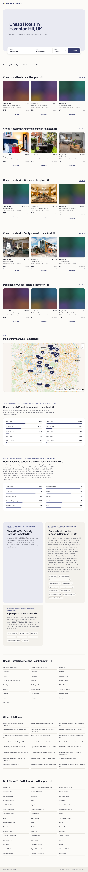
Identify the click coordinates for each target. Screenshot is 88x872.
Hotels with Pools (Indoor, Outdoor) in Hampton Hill (70, 753)
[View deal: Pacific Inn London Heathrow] (44, 91)
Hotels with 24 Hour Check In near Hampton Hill (43, 747)
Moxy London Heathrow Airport (12, 313)
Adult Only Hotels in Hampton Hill (40, 735)
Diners (61, 844)
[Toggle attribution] (83, 390)
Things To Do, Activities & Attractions (41, 787)
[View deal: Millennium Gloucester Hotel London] (44, 194)
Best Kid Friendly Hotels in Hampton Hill (42, 723)
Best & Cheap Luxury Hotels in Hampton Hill (43, 764)
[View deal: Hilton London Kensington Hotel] (72, 298)
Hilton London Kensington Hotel (67, 313)
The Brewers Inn (35, 313)
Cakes (61, 822)
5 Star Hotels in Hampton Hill (67, 758)
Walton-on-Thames (64, 689)
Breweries (34, 796)
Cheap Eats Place (8, 791)
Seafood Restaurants (9, 822)
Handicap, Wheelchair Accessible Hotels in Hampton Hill (43, 730)
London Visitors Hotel (65, 105)
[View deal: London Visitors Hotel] (72, 91)
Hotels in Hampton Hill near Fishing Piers (14, 729)
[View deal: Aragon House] (16, 142)
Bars (32, 800)
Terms (67, 869)
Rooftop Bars (63, 827)
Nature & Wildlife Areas (37, 853)
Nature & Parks (7, 849)
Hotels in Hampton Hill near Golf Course (70, 729)
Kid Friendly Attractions (9, 805)
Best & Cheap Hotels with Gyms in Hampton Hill (71, 724)
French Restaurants (8, 813)
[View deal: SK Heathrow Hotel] (72, 247)
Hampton (62, 667)
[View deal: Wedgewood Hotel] (16, 194)
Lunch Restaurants (36, 844)
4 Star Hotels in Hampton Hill (11, 764)
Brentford (5, 693)
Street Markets (7, 840)
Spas (4, 818)
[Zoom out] (82, 347)
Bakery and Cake (64, 791)
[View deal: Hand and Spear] (44, 142)
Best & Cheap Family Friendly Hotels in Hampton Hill (14, 724)
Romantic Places (64, 796)
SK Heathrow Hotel (64, 261)
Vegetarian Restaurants (9, 835)
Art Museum (62, 853)
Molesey (33, 680)
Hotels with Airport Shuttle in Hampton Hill (43, 752)
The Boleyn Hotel (63, 157)
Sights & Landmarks (37, 849)
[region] (44, 367)
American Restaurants (65, 809)
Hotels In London (14, 3)
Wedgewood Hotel (8, 208)
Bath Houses (34, 840)
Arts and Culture (64, 835)
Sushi (32, 822)
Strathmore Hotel (8, 261)
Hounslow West (63, 676)
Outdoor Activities (8, 853)
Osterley (5, 685)
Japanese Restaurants (37, 809)
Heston (5, 676)
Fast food (62, 831)
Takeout (5, 827)
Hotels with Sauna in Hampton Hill (40, 742)
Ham (4, 698)
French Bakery (35, 813)
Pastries (33, 827)
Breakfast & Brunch (36, 791)
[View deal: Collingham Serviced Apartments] (72, 194)
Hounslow (34, 676)
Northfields (6, 702)
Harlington (34, 671)
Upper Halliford (35, 689)
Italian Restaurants (8, 809)
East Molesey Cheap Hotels (39, 667)
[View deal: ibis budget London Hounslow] (16, 91)
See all (82, 77)
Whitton (5, 689)
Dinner (61, 840)
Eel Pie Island (35, 693)
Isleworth (33, 698)
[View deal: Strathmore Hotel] (16, 247)
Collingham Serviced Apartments (68, 208)
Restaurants (6, 787)
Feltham (61, 671)
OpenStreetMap (78, 389)
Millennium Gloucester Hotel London (41, 208)
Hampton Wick (63, 693)
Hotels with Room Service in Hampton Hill (71, 742)
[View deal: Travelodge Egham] (44, 247)
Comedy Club (35, 818)
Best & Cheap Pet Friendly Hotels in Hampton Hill (72, 765)
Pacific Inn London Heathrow (39, 105)
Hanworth (6, 671)
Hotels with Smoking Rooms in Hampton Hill (15, 752)
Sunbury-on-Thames (37, 685)
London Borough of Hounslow (11, 680)
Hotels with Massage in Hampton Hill (13, 742)
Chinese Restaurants (65, 818)
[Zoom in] (82, 345)
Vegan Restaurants (8, 831)
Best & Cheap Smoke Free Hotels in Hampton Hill (16, 736)
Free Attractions (35, 835)
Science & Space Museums (67, 805)
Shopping (62, 800)
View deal (16, 114)
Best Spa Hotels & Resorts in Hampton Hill (43, 758)
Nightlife (33, 805)
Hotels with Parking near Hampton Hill (70, 746)
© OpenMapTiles (65, 389)
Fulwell (61, 698)
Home (10, 13)
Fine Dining (6, 844)
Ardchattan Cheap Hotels (10, 667)
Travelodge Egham (36, 261)
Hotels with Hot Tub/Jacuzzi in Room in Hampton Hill (14, 759)
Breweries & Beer (8, 796)
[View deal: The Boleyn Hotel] (72, 142)
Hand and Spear (35, 157)
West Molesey (63, 685)
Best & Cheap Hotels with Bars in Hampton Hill (71, 736)
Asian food (34, 831)
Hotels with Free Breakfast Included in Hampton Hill (14, 747)
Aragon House (7, 157)
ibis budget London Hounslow (11, 105)
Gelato (61, 813)
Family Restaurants (8, 800)
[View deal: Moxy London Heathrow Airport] (16, 298)
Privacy (62, 869)
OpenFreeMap (57, 389)
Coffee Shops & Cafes (65, 787)
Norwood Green (63, 680)
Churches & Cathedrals (65, 849)
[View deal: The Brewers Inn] (44, 298)
